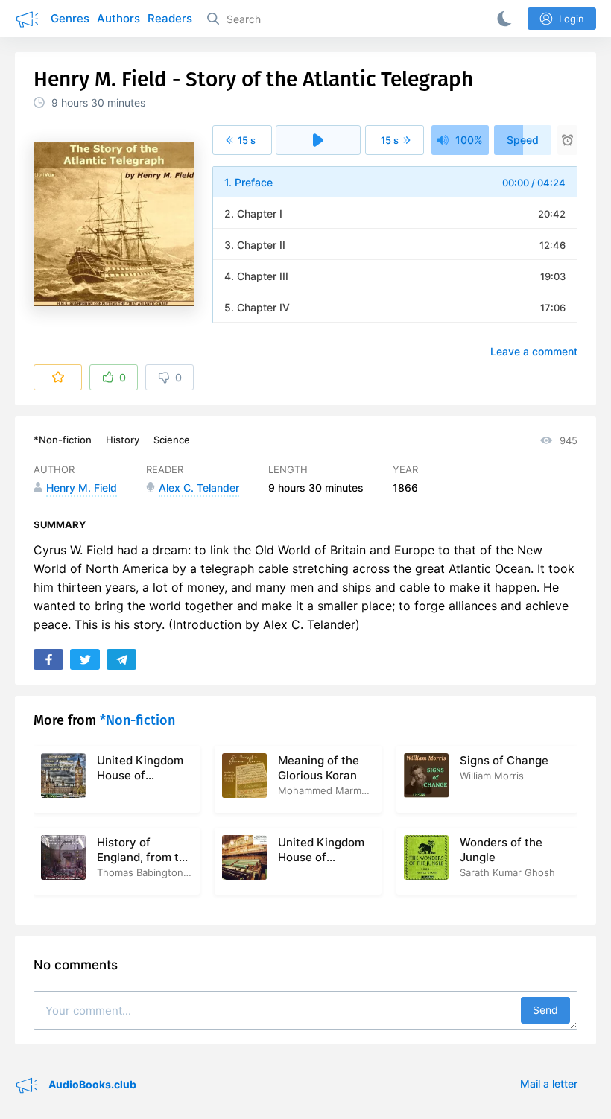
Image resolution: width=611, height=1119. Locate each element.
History (122, 440)
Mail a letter (548, 1083)
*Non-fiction (63, 440)
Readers (170, 18)
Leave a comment (533, 351)
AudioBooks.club (91, 1084)
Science (171, 440)
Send (545, 1010)
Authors (118, 18)
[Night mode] (501, 18)
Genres (70, 18)
